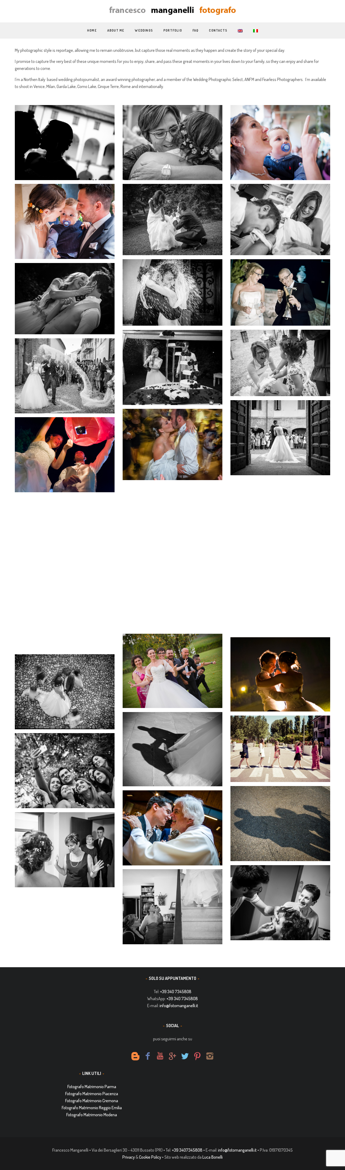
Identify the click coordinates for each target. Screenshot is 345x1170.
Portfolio (172, 30)
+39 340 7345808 (175, 991)
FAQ (195, 30)
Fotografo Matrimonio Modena (91, 1114)
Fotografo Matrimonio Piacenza (91, 1093)
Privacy (128, 1157)
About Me (116, 30)
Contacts (218, 30)
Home (92, 30)
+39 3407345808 (187, 1150)
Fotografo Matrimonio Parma (91, 1086)
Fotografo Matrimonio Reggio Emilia (92, 1107)
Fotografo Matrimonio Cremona (91, 1100)
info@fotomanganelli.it (179, 1005)
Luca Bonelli (212, 1157)
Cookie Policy (150, 1157)
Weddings (144, 30)
